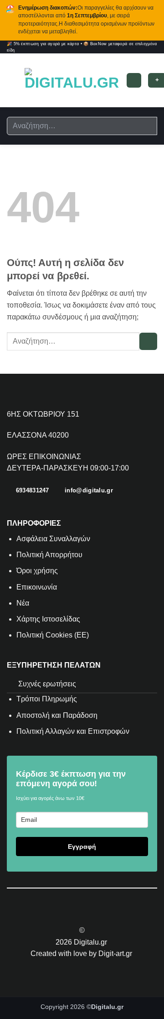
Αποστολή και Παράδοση (56, 715)
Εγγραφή (82, 846)
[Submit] (146, 126)
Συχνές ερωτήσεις (47, 684)
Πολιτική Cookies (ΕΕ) (52, 635)
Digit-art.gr (116, 953)
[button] (12, 80)
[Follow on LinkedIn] (98, 914)
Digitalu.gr (91, 942)
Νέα (22, 603)
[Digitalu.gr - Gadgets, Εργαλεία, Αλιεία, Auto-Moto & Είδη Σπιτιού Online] (72, 80)
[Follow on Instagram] (76, 914)
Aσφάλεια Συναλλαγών (53, 539)
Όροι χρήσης (37, 571)
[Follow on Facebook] (65, 914)
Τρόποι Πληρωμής (46, 699)
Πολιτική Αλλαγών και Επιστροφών (72, 731)
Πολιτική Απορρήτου (49, 555)
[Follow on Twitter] (87, 914)
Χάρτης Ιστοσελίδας (48, 619)
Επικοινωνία (37, 587)
